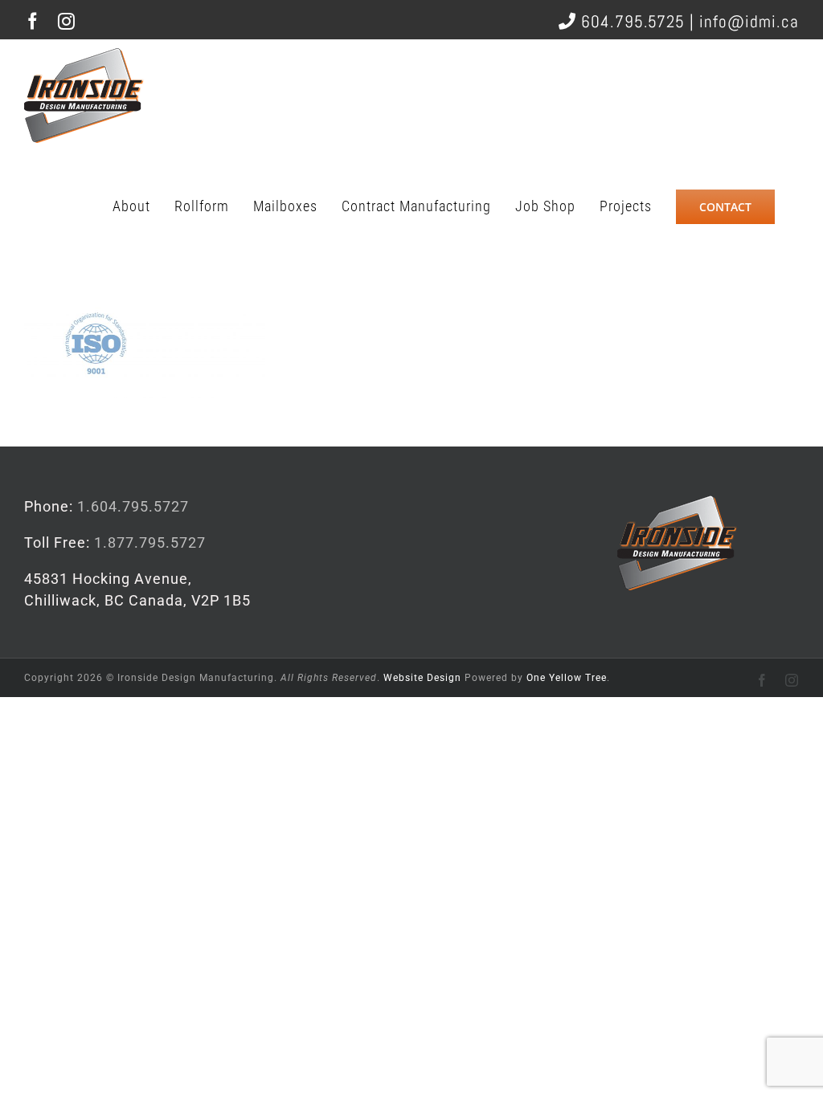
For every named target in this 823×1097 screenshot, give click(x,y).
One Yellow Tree (566, 677)
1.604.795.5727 (133, 506)
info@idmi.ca (749, 21)
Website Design (422, 677)
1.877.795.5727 (150, 542)
